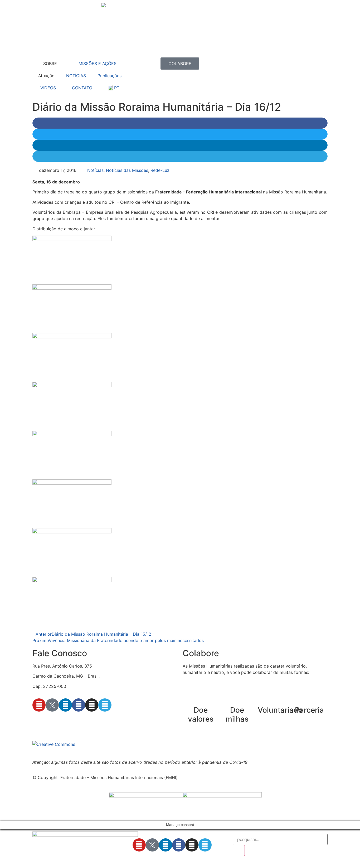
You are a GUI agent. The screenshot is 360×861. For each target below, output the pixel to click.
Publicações (109, 75)
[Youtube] (39, 705)
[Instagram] (91, 705)
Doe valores (200, 714)
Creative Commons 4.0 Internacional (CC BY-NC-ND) (195, 744)
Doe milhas (237, 714)
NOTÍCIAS (76, 75)
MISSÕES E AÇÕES (97, 63)
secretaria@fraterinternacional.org (66, 720)
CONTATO (82, 87)
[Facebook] (78, 705)
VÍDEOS (48, 87)
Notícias (95, 170)
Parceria (309, 710)
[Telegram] (104, 705)
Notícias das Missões (127, 170)
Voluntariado (280, 710)
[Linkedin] (65, 705)
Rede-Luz (159, 170)
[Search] (239, 850)
